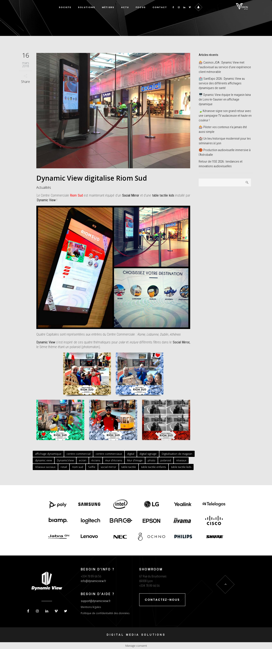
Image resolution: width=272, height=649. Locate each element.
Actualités (43, 187)
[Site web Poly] (58, 505)
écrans (95, 460)
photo (151, 460)
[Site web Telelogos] (214, 505)
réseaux (181, 460)
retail (64, 467)
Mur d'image (135, 460)
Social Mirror (130, 195)
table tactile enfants (153, 467)
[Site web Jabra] (58, 537)
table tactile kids (181, 467)
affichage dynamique (48, 454)
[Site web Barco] (120, 521)
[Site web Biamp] (58, 521)
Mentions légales (91, 607)
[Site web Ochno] (120, 537)
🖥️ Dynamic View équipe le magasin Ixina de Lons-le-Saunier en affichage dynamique (225, 99)
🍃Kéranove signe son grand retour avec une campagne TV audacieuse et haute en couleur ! (225, 115)
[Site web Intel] (120, 505)
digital (130, 454)
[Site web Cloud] (214, 521)
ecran (82, 460)
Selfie (91, 467)
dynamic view (43, 460)
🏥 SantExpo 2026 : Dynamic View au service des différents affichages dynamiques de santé (222, 83)
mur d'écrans (113, 460)
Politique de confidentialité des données (105, 613)
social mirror (108, 467)
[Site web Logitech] (89, 521)
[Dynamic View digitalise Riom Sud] (113, 110)
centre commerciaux (109, 454)
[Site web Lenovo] (89, 537)
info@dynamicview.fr (93, 581)
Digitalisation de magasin (177, 454)
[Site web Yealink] (182, 505)
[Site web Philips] (182, 537)
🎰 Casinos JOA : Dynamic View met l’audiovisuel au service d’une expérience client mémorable (225, 67)
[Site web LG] (151, 505)
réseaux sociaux (45, 467)
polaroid (165, 460)
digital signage (148, 454)
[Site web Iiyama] (182, 521)
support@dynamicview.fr (95, 601)
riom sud (77, 467)
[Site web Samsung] (89, 505)
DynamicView (65, 460)
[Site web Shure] (214, 537)
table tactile (128, 467)
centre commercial (79, 454)
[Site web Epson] (151, 521)
